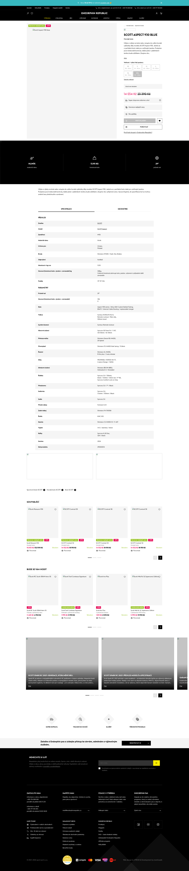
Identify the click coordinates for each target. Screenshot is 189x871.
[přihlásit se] (156, 13)
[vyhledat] (27, 13)
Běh (71, 18)
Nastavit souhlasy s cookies (72, 844)
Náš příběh (38, 8)
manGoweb (158, 860)
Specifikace (66, 209)
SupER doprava (35, 838)
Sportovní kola (139, 25)
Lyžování (83, 18)
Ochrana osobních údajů (71, 831)
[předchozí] (155, 558)
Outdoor (94, 18)
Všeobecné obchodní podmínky (73, 834)
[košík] (161, 13)
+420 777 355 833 (157, 8)
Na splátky (132, 114)
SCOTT (99, 223)
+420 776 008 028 (127, 8)
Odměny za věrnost (37, 834)
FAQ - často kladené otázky (107, 834)
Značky (130, 18)
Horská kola (129, 25)
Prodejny (47, 8)
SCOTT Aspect (102, 229)
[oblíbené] (32, 13)
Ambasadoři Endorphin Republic (109, 838)
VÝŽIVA (118, 18)
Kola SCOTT (69, 490)
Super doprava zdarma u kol (145, 101)
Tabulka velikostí (129, 79)
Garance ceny (67, 838)
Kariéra (68, 8)
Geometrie (123, 209)
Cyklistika (59, 18)
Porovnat (32, 550)
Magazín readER (57, 8)
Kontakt (29, 8)
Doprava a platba (69, 824)
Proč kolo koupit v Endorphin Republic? (138, 132)
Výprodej (47, 18)
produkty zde (104, 3)
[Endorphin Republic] (95, 13)
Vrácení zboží (67, 828)
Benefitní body (68, 848)
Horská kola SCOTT (54, 490)
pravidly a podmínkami (51, 766)
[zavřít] (161, 3)
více (125, 58)
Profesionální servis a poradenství (41, 828)
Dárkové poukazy (69, 841)
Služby (100, 831)
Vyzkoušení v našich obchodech (41, 824)
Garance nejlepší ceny (137, 107)
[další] (160, 558)
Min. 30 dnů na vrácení (38, 831)
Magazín (101, 828)
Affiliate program (104, 841)
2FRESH (137, 860)
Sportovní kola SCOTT (34, 490)
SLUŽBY (141, 18)
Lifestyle (106, 18)
